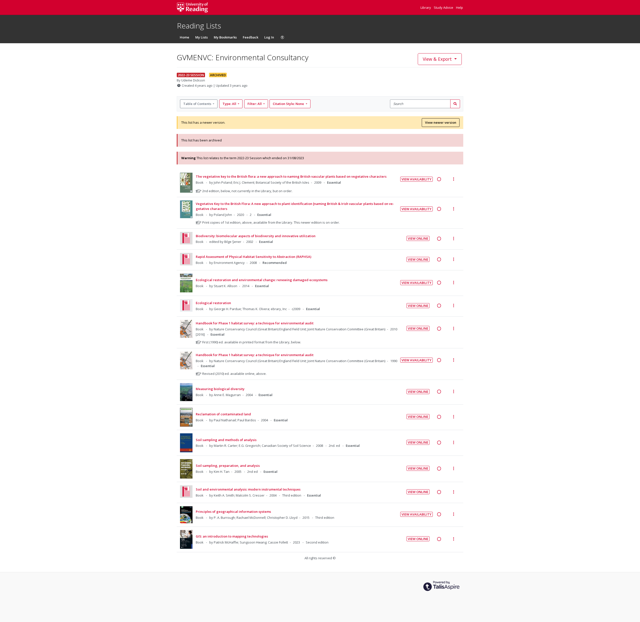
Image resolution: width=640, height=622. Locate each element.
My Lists (201, 37)
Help (459, 7)
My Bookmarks (225, 37)
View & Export (437, 59)
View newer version (440, 122)
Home (184, 37)
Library (426, 7)
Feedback (250, 37)
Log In (269, 37)
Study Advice (444, 7)
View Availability (417, 179)
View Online (418, 238)
